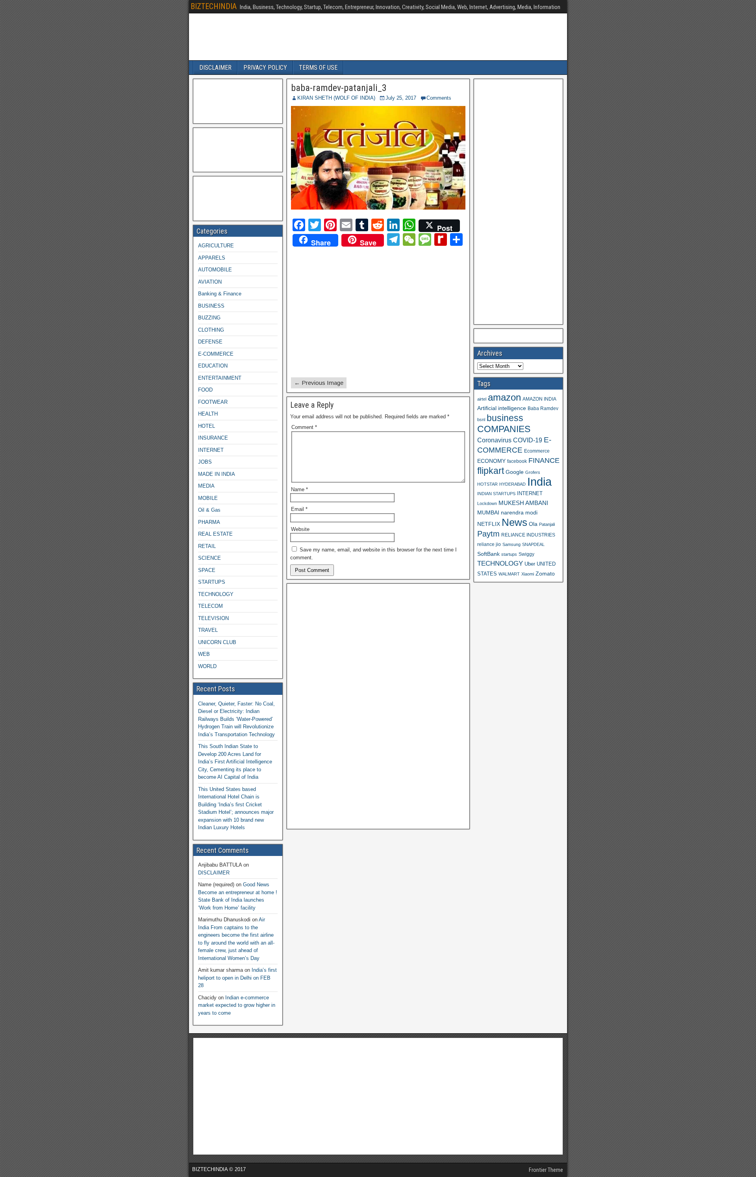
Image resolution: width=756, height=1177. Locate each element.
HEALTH (208, 414)
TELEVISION (213, 618)
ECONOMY (491, 461)
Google (515, 472)
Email (299, 509)
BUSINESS (211, 306)
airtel (481, 399)
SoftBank (488, 554)
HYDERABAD (512, 484)
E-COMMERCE (215, 354)
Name (299, 489)
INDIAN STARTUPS (496, 493)
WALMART (509, 574)
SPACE (206, 570)
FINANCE (544, 460)
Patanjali (547, 524)
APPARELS (211, 258)
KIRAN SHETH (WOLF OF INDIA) (336, 98)
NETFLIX (488, 524)
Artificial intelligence (501, 408)
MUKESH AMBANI (523, 502)
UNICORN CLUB (217, 642)
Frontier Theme (546, 1169)
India (539, 481)
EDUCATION (213, 366)
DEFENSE (210, 342)
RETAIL (207, 546)
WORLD (207, 666)
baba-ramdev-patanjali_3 (339, 87)
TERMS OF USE (318, 67)
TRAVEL (208, 630)
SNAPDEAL (533, 544)
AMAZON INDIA (539, 398)
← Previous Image (318, 382)
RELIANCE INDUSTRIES (528, 534)
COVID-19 (527, 440)
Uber (529, 564)
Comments (438, 98)
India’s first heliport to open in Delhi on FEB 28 (237, 977)
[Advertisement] (360, 312)
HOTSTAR (487, 484)
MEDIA (206, 486)
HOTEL (206, 426)
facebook (517, 461)
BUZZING (209, 318)
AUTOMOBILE (215, 270)
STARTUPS (211, 582)
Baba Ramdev (543, 408)
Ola (533, 524)
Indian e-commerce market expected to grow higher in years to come (236, 1005)
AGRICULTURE (216, 246)
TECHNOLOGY (215, 594)
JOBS (205, 462)
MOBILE (208, 498)
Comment (304, 427)
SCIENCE (209, 558)
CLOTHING (211, 330)
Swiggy (526, 554)
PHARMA (209, 522)
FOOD (205, 390)
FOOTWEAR (213, 402)
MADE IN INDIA (216, 474)
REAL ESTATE (215, 534)
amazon (504, 397)
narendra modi (519, 513)
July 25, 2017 (400, 98)
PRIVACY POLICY (265, 67)
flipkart (490, 471)
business (505, 418)
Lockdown (487, 503)
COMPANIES (503, 429)
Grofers (532, 472)
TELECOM (210, 606)
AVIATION (210, 282)
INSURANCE (213, 438)
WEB (204, 654)
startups (509, 554)
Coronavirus (494, 440)
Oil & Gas (209, 510)
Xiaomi (527, 574)
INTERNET (211, 450)
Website (300, 529)
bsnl (481, 419)
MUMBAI (488, 513)
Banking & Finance (219, 294)
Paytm (488, 533)
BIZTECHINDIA (214, 6)
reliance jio (489, 544)
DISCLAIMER (215, 67)
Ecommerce (537, 450)
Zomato (545, 573)
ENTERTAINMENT (219, 378)
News (514, 522)
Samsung (511, 544)
